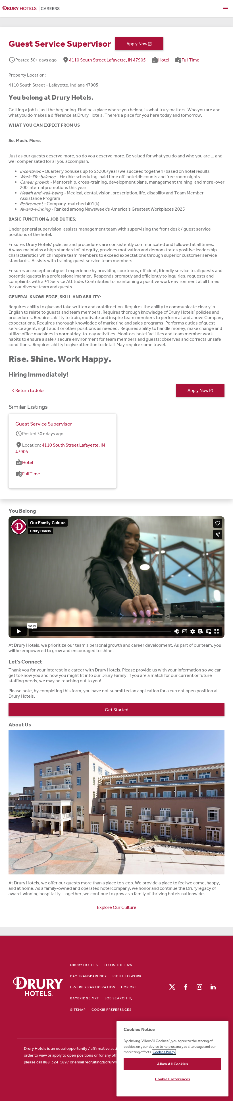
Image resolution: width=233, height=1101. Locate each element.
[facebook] (186, 986)
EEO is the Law (118, 965)
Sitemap (78, 1010)
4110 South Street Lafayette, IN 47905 (107, 59)
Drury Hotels (84, 965)
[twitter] (172, 986)
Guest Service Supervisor (43, 424)
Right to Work (127, 976)
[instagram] (199, 986)
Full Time (190, 59)
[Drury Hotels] (38, 987)
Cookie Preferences (111, 1010)
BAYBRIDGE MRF (84, 998)
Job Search (116, 998)
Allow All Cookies (172, 1064)
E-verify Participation (92, 987)
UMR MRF (129, 987)
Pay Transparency (88, 976)
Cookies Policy (164, 1052)
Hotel (163, 59)
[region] (172, 1058)
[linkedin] (213, 986)
